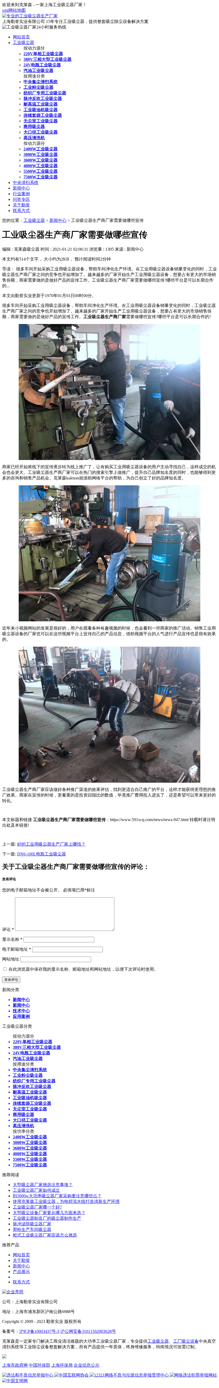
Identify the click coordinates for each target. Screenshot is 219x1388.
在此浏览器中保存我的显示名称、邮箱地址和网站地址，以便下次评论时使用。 (83, 969)
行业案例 (21, 193)
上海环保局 (62, 1365)
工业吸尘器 (23, 42)
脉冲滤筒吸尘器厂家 (32, 1224)
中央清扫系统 (25, 182)
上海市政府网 (15, 1365)
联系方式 (21, 210)
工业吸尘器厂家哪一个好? (37, 1207)
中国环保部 (39, 1365)
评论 (8, 929)
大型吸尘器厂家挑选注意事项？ (43, 1184)
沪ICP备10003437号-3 (39, 1331)
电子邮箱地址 (16, 949)
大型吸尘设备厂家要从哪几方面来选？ (49, 1212)
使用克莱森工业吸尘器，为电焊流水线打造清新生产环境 (66, 1201)
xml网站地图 (14, 10)
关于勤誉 (21, 205)
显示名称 (12, 939)
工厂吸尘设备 (186, 1341)
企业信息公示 (86, 1365)
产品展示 (21, 1271)
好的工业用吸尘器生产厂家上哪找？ (51, 844)
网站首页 (21, 37)
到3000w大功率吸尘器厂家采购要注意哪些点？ (57, 1196)
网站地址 (10, 959)
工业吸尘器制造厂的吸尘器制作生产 (47, 1218)
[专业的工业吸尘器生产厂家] (30, 16)
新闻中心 (21, 188)
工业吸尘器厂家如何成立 (36, 1190)
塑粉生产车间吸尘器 (32, 1229)
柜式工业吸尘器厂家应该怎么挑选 (45, 1235)
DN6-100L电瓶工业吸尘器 (41, 854)
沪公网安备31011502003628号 (88, 1331)
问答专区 (21, 199)
